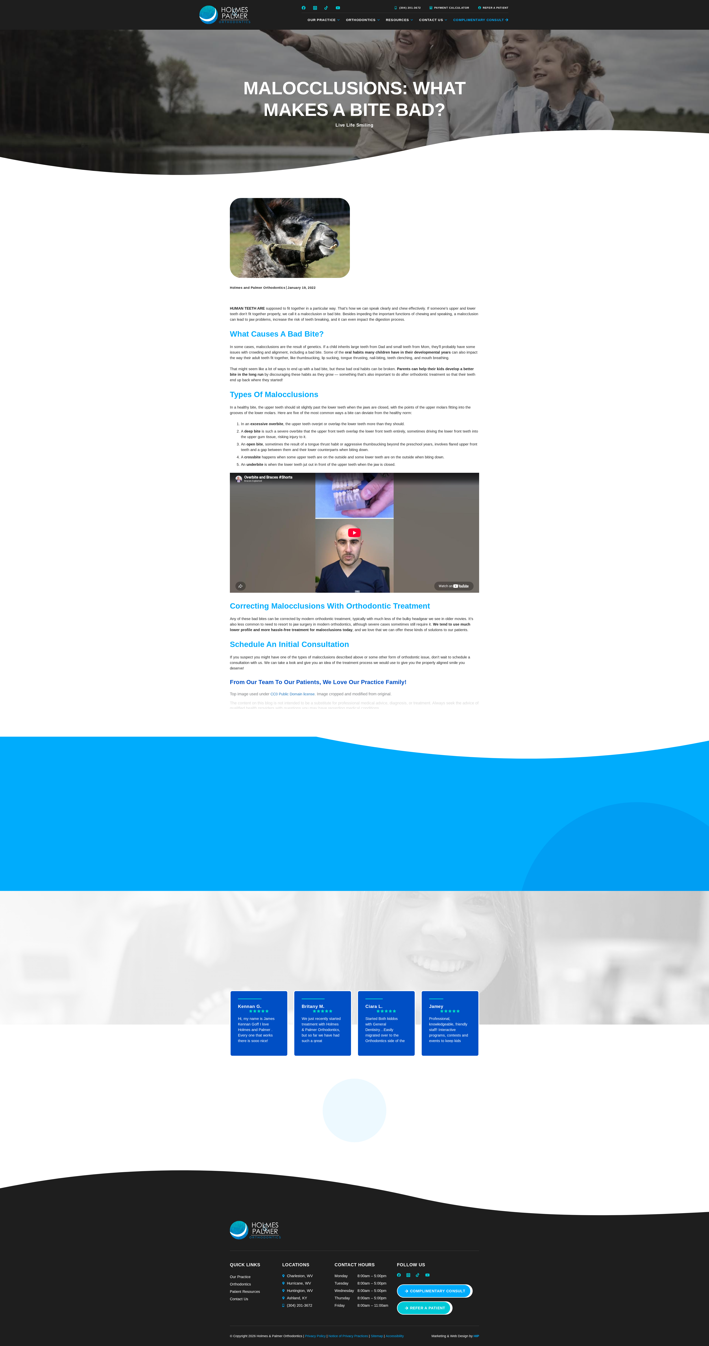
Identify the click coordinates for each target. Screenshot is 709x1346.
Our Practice (322, 20)
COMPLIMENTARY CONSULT (478, 20)
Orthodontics (361, 20)
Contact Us (431, 20)
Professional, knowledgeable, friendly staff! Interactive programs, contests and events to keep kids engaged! (448, 1029)
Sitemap (377, 1336)
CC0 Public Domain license (292, 694)
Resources (397, 20)
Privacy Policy (315, 1336)
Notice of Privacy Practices (348, 1336)
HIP (476, 1336)
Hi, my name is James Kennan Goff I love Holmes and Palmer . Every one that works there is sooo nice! (256, 1029)
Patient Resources (245, 1292)
